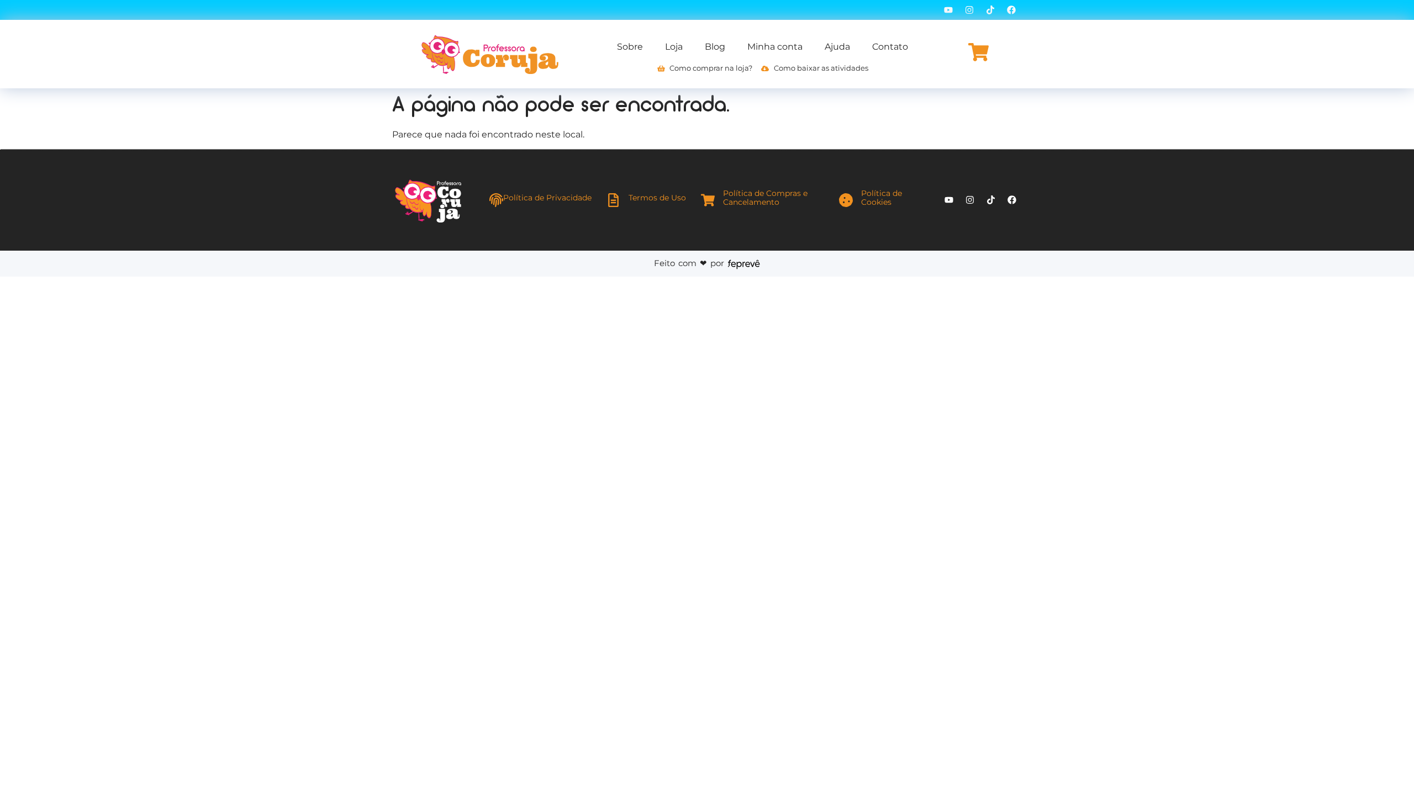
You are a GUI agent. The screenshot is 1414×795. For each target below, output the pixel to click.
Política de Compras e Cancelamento (765, 198)
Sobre (630, 46)
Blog (715, 46)
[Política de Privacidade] (496, 200)
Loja (674, 46)
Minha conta (775, 46)
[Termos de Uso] (613, 200)
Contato (890, 46)
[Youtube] (948, 10)
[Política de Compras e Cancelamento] (708, 200)
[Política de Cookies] (846, 200)
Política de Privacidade (547, 198)
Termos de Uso (657, 198)
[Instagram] (969, 10)
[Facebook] (1011, 10)
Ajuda (837, 46)
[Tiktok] (990, 10)
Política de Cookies (881, 198)
